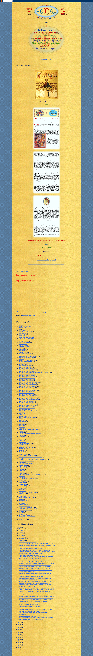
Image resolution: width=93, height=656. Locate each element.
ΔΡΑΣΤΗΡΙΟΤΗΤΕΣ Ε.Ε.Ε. (25, 361)
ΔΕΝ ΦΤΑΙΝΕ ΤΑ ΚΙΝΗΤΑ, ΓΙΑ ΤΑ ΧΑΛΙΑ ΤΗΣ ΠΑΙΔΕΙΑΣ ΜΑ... (35, 593)
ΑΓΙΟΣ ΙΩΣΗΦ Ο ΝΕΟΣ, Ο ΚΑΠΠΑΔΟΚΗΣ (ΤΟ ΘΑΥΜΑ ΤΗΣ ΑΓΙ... (36, 556)
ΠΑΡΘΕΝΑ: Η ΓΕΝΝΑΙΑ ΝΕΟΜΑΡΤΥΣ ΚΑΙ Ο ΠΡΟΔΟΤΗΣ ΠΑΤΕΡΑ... (37, 563)
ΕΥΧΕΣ (20, 428)
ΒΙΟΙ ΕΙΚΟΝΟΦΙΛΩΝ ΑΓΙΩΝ (26, 357)
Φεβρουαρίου (22, 538)
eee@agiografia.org (46, 59)
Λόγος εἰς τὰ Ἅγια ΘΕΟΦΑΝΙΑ (26, 571)
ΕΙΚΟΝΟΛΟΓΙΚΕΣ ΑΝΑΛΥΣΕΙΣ (27, 378)
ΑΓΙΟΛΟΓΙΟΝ (22, 334)
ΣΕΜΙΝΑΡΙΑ (22, 489)
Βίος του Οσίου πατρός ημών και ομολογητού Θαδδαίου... (33, 594)
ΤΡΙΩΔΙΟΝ (21, 502)
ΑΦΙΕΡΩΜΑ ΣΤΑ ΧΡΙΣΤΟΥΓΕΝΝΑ (28, 616)
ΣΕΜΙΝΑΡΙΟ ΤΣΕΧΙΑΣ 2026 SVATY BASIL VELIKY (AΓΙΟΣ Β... (35, 585)
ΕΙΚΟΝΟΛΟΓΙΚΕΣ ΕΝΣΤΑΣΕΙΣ (27, 387)
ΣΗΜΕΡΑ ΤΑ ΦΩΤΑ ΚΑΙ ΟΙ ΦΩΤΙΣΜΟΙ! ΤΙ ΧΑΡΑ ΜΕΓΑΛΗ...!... (35, 566)
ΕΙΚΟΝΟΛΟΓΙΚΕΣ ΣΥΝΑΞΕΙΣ (27, 398)
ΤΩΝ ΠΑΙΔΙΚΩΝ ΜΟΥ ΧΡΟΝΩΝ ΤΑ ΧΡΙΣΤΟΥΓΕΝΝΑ (33, 612)
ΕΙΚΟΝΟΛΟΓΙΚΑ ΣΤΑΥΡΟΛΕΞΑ (27, 376)
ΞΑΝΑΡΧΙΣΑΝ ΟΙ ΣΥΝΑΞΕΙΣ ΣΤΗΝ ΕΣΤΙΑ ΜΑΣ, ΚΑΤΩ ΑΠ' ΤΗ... (36, 591)
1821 (20, 329)
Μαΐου (21, 533)
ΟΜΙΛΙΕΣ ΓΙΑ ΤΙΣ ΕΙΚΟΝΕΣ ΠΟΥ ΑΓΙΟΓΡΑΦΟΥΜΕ (32, 459)
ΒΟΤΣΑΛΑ (21, 359)
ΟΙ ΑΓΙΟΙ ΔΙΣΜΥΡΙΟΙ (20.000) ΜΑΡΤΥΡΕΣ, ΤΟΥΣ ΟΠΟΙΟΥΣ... (35, 599)
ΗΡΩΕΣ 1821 (22, 431)
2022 (19, 626)
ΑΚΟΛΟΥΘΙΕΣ (22, 336)
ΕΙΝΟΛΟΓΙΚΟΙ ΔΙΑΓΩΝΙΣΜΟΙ (27, 410)
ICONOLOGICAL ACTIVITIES (27, 517)
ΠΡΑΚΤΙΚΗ (22, 480)
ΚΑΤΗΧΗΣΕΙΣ (22, 440)
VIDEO (20, 521)
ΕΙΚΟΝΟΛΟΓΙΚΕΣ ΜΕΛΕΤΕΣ (26, 393)
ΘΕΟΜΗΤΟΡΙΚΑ (23, 436)
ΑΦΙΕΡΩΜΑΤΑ (22, 352)
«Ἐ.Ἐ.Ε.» (21, 325)
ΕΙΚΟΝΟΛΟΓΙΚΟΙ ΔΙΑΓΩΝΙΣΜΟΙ (28, 405)
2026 (19, 527)
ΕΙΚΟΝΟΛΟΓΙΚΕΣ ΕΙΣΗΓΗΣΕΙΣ (27, 385)
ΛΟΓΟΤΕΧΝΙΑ (22, 446)
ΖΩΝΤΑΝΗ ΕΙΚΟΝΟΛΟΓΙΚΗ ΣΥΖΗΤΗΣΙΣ (30, 429)
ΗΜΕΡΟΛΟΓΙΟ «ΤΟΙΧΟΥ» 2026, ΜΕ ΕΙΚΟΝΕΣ (31, 619)
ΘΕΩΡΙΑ (21, 438)
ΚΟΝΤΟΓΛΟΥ (22, 442)
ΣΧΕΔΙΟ (21, 499)
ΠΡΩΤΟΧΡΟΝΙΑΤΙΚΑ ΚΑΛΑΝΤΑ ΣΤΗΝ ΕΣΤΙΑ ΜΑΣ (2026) (34, 583)
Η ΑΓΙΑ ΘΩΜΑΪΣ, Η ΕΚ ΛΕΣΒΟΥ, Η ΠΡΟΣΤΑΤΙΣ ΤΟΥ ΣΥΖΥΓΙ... (35, 578)
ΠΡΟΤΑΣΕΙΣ (22, 487)
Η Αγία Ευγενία (22, 614)
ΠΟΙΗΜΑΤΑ (22, 476)
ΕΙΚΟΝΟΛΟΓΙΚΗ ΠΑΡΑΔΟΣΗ (26, 401)
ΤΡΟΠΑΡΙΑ (22, 503)
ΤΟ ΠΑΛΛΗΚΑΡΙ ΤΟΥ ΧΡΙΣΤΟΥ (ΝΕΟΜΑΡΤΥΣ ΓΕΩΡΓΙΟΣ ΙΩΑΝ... (36, 543)
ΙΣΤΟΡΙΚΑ (21, 439)
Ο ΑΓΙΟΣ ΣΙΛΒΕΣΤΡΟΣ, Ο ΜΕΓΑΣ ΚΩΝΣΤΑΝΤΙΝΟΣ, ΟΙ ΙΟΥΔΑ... (36, 581)
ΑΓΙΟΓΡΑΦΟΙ (22, 333)
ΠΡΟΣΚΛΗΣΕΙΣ (23, 484)
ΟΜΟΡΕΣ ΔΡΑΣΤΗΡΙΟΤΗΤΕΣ (26, 461)
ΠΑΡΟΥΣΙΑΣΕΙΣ (23, 466)
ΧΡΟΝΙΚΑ (21, 511)
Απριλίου (21, 535)
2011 (19, 644)
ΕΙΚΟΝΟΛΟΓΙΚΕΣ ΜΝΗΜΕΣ (26, 394)
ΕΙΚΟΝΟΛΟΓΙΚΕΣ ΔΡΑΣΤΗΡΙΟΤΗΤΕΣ (29, 382)
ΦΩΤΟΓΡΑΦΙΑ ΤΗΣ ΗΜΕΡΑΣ (26, 507)
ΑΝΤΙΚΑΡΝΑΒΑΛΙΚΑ (24, 342)
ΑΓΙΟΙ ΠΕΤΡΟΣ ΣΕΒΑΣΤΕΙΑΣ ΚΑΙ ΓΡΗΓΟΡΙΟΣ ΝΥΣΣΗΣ (34, 560)
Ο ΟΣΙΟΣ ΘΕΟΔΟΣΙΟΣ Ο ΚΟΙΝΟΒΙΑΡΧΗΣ (30, 558)
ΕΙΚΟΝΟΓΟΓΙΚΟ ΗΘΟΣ (25, 365)
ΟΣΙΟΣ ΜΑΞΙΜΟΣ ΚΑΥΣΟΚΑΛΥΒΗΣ (29, 555)
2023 (19, 624)
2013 (19, 641)
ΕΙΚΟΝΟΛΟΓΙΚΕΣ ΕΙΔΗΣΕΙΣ (26, 383)
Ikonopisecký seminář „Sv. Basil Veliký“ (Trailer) (31, 561)
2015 (19, 637)
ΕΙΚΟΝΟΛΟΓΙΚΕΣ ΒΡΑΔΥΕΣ (26, 380)
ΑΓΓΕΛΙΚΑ (22, 330)
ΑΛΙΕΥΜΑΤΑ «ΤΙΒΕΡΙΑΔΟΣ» (26, 338)
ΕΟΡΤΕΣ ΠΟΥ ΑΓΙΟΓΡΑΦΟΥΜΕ (27, 417)
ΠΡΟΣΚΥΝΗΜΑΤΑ (23, 485)
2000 (19, 649)
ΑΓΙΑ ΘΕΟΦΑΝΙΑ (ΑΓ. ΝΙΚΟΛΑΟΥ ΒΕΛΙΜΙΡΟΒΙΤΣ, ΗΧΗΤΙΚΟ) (35, 570)
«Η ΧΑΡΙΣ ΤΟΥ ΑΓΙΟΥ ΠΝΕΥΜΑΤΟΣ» (29, 580)
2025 (19, 621)
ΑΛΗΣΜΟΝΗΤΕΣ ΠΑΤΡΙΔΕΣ (26, 337)
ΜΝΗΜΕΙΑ (22, 451)
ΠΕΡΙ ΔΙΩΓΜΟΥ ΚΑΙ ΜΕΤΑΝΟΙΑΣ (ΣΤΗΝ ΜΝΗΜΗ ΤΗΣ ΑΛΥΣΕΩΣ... (37, 547)
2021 (19, 627)
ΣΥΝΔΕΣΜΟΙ (22, 496)
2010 (19, 645)
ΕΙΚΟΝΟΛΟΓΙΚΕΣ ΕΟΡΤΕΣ (26, 389)
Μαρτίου (21, 537)
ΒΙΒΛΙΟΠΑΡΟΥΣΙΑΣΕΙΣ (25, 353)
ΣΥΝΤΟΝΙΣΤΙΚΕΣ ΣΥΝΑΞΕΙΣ (27, 497)
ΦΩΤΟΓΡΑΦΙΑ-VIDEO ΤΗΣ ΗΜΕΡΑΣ (28, 508)
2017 (19, 634)
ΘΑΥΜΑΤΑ (21, 432)
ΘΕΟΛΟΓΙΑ (22, 435)
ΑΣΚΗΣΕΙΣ (22, 350)
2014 (19, 639)
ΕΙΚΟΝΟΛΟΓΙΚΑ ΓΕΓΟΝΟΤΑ (26, 371)
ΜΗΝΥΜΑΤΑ (22, 448)
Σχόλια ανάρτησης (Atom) (28, 315)
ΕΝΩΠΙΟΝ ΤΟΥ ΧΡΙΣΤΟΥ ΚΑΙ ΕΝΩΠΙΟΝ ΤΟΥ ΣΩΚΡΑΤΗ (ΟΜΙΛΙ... (36, 589)
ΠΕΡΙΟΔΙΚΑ (22, 473)
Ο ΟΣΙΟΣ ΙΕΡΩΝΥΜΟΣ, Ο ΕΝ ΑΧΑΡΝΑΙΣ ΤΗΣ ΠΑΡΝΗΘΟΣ (34, 550)
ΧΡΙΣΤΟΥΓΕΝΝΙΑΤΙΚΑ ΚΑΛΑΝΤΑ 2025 (29, 611)
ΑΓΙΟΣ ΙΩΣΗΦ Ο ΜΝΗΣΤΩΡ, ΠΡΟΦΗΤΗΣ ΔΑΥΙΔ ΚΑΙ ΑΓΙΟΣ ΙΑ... (36, 598)
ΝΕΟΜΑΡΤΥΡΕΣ (23, 454)
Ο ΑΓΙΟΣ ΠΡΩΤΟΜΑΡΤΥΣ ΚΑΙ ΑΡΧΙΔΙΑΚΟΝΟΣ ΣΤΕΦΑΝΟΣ (35, 603)
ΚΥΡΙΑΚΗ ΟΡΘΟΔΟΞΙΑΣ (25, 443)
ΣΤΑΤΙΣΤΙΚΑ (22, 491)
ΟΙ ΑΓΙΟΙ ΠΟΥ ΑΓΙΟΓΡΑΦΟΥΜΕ (27, 455)
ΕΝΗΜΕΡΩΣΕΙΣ (23, 416)
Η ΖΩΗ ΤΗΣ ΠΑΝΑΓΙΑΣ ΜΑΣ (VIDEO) (29, 604)
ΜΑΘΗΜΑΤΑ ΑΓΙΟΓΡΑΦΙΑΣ (26, 447)
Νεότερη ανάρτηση (20, 312)
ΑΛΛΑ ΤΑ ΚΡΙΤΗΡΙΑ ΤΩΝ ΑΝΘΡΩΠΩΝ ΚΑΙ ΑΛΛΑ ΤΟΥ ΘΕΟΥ (35, 565)
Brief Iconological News (25, 515)
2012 (19, 642)
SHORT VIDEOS (23, 519)
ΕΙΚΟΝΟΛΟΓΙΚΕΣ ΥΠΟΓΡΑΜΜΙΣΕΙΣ (29, 399)
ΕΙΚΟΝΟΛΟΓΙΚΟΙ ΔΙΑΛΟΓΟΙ (26, 406)
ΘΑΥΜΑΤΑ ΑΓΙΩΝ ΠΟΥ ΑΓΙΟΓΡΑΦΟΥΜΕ (30, 433)
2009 (19, 647)
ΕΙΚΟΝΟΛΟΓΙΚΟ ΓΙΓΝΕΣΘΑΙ (26, 402)
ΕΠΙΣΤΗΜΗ (22, 424)
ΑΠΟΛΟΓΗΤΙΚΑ (23, 344)
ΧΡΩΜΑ (21, 512)
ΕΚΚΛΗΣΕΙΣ (22, 413)
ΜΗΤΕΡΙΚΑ (22, 450)
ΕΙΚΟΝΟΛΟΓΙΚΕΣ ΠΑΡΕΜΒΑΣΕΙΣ (28, 395)
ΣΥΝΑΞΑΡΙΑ (22, 493)
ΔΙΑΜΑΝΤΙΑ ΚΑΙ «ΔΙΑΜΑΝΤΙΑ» (27, 360)
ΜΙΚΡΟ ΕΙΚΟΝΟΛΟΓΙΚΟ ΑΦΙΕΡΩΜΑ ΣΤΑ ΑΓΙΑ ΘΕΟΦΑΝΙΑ (35, 573)
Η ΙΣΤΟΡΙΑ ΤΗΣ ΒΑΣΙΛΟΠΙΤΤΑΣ (27, 586)
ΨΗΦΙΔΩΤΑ (22, 514)
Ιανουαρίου (22, 540)
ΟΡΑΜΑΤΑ (21, 462)
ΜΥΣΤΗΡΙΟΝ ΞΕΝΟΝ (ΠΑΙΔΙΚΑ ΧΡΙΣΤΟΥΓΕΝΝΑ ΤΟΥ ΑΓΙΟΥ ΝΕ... (37, 608)
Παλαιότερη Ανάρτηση (71, 312)
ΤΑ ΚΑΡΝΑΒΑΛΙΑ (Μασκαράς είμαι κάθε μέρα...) (31, 548)
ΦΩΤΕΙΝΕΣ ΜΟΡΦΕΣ (24, 506)
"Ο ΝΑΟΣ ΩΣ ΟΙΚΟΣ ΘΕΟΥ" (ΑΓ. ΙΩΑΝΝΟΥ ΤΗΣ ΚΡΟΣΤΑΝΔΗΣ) (36, 617)
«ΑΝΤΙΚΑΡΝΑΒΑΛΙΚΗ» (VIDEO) (27, 542)
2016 (19, 636)
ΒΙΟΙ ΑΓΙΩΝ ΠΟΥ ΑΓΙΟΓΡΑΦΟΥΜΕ (28, 356)
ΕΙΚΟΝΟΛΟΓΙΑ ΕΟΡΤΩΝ (25, 367)
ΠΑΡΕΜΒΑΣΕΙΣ (23, 465)
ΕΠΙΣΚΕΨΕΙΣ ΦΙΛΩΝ (24, 423)
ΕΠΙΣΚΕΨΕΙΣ (22, 421)
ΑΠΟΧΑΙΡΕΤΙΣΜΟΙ (24, 346)
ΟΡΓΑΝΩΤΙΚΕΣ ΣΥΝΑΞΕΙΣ (26, 463)
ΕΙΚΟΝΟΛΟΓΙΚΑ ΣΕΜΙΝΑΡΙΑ (27, 375)
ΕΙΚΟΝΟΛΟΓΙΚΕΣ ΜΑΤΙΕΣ (26, 391)
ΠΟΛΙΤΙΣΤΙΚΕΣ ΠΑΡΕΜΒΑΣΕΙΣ (27, 478)
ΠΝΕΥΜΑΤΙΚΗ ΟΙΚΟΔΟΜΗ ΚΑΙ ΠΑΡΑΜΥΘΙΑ (31, 474)
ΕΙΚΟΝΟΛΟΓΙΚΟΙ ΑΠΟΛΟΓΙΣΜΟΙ (28, 404)
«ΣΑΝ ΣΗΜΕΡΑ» (23, 327)
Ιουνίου (21, 532)
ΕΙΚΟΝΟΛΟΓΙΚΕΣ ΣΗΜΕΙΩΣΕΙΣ (27, 397)
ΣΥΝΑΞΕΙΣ (22, 495)
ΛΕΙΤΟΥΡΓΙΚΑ (23, 444)
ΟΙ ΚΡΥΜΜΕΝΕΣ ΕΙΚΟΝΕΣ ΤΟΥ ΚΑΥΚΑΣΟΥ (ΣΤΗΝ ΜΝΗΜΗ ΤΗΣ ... (37, 551)
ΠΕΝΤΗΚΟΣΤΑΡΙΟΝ (24, 472)
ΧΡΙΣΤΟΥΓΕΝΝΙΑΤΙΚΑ (25, 510)
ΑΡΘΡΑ (20, 348)
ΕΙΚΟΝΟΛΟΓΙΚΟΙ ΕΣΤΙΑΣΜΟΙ (27, 408)
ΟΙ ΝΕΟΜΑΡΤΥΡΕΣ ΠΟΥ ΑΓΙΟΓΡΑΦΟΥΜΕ (30, 457)
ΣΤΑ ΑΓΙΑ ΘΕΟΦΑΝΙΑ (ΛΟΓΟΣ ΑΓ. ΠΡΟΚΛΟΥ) (31, 576)
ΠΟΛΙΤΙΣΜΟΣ (22, 477)
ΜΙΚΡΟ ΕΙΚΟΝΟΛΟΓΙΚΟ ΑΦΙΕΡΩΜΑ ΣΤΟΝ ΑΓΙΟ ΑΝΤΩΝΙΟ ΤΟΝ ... (37, 545)
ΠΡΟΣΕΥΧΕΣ (22, 482)
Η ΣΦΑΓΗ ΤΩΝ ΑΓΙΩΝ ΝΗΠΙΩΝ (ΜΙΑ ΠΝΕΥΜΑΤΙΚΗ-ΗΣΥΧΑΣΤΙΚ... (37, 596)
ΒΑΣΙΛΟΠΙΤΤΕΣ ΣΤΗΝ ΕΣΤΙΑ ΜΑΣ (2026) (30, 575)
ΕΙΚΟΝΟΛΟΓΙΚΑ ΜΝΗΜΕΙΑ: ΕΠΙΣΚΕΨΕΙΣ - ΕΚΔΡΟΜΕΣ (34, 372)
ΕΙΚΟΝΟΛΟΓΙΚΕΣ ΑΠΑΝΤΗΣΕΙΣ (27, 379)
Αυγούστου (22, 528)
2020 (19, 629)
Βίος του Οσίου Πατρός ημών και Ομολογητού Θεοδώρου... (33, 601)
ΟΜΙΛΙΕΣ (21, 458)
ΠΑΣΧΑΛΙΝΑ (22, 468)
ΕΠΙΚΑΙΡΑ (21, 420)
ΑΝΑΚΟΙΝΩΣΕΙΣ (23, 341)
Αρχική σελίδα (45, 312)
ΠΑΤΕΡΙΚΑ (26, 271)
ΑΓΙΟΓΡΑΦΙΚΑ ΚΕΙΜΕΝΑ (25, 331)
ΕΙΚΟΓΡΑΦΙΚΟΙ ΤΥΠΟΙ (25, 363)
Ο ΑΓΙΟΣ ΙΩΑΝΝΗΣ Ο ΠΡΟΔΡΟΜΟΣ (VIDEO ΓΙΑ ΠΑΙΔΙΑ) (34, 568)
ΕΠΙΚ (20, 419)
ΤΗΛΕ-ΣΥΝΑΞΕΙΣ (23, 500)
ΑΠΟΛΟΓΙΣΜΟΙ (23, 345)
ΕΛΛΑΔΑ (21, 414)
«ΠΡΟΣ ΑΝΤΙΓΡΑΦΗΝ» (25, 326)
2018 (19, 632)
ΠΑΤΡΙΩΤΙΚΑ (22, 470)
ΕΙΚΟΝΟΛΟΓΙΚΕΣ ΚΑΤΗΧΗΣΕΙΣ (27, 390)
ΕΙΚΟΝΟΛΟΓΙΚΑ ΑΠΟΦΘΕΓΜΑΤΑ (28, 370)
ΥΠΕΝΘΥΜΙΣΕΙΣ (23, 504)
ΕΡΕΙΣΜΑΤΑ (22, 427)
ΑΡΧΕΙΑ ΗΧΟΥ (23, 349)
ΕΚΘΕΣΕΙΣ (22, 412)
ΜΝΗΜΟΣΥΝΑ (23, 453)
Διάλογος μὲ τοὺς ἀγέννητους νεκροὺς (46, 260)
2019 (19, 631)
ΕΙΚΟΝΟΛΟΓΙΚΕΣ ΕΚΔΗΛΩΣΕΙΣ (27, 386)
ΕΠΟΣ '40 (21, 425)
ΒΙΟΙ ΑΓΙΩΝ (22, 355)
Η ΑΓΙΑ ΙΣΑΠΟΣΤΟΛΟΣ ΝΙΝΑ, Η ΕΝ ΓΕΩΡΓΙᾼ (31, 553)
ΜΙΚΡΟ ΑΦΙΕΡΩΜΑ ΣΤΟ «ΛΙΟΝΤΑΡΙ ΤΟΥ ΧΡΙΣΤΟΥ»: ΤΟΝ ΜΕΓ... (36, 588)
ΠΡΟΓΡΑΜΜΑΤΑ (23, 481)
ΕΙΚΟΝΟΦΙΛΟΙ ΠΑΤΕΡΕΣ (25, 409)
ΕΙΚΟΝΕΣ (21, 271)
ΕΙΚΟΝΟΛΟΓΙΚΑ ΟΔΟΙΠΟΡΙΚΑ (27, 374)
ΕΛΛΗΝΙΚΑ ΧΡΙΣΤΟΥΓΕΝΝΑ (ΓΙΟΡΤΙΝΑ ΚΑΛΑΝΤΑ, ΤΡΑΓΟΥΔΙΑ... (36, 609)
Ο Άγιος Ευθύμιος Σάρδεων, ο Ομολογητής (29, 606)
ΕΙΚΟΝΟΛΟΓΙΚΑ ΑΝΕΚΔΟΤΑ (26, 368)
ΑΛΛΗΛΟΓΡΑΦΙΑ (23, 340)
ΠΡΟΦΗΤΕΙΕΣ (22, 488)
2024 (19, 622)
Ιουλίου (21, 530)
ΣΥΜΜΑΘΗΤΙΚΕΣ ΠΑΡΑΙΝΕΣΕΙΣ (28, 492)
